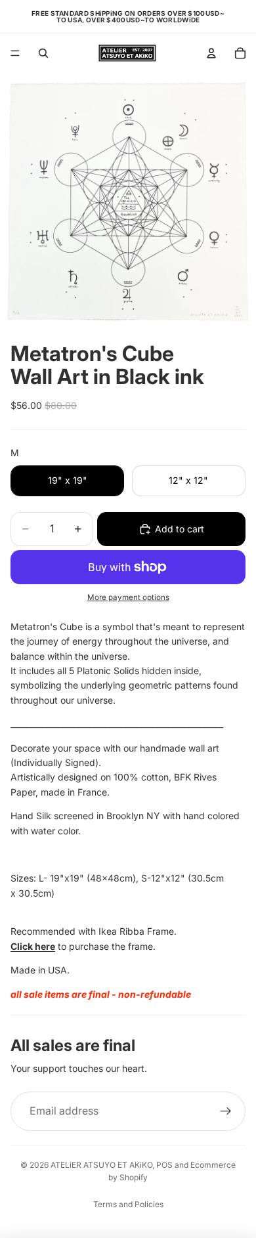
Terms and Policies (128, 1204)
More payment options (128, 597)
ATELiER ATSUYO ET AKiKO (101, 1165)
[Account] (211, 53)
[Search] (43, 53)
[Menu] (15, 53)
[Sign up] (226, 1111)
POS (164, 1165)
